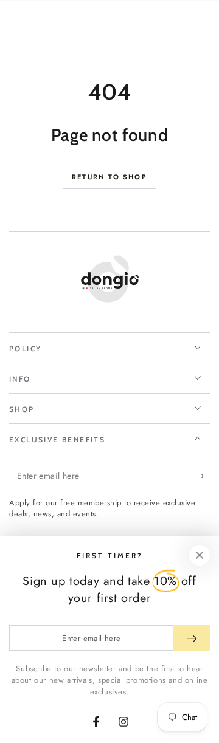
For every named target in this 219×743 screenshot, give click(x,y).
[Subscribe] (203, 476)
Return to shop (109, 177)
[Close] (199, 555)
